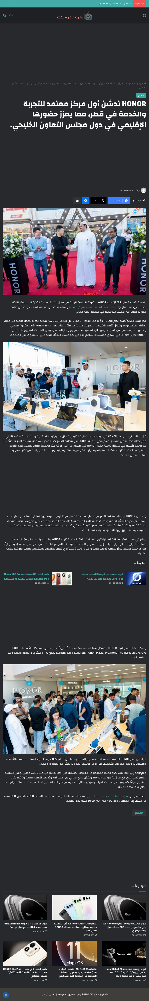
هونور (120, 83)
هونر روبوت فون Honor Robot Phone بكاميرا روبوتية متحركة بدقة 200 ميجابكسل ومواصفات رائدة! (125, 972)
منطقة (100, 796)
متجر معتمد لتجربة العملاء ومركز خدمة (93, 307)
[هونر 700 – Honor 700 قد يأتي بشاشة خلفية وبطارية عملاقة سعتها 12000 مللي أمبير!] (74, 907)
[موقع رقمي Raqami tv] (74, 15)
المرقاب (117, 796)
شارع (126, 796)
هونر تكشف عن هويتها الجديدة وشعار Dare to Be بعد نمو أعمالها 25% (101, 576)
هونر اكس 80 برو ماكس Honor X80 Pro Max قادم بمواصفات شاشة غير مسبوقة (26, 576)
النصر (92, 796)
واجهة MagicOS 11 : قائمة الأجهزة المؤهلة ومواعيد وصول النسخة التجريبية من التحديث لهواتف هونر (78, 972)
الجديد (108, 796)
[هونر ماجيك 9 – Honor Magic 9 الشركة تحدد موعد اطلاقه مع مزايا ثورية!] (25, 907)
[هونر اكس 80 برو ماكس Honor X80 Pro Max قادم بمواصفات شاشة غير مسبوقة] (62, 578)
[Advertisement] (74, 52)
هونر (138, 813)
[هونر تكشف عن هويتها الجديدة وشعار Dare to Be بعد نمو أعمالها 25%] (136, 578)
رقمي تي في (48, 994)
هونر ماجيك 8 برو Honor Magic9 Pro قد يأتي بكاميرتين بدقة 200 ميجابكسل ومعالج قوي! (124, 927)
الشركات (129, 83)
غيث (138, 190)
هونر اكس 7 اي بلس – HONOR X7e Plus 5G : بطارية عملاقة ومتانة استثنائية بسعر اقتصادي (25, 972)
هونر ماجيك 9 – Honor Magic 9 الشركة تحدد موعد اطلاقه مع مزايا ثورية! (25, 925)
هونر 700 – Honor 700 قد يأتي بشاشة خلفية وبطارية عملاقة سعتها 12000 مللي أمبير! (75, 927)
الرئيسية (140, 83)
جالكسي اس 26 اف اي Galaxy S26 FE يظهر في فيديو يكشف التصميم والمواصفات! (89, 3)
